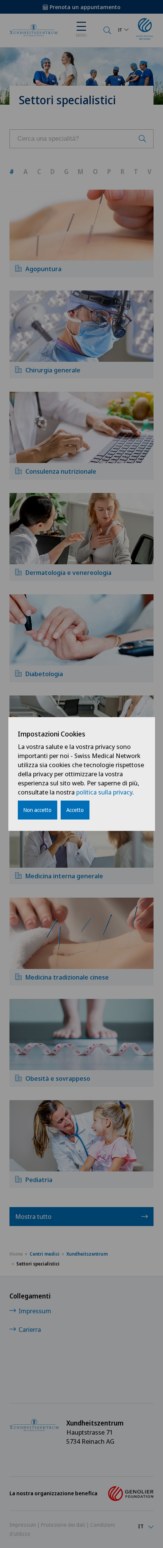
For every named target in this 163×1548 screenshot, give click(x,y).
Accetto (75, 809)
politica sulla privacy (104, 792)
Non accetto (38, 809)
